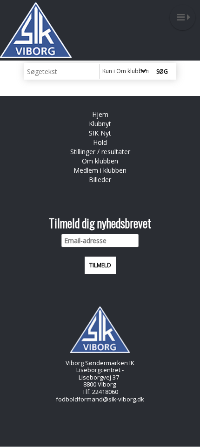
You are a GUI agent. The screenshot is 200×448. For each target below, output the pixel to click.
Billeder (100, 179)
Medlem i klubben (100, 170)
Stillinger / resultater (100, 151)
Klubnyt (100, 123)
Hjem (100, 114)
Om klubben (100, 160)
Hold (100, 142)
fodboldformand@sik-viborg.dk (100, 399)
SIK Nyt (100, 133)
